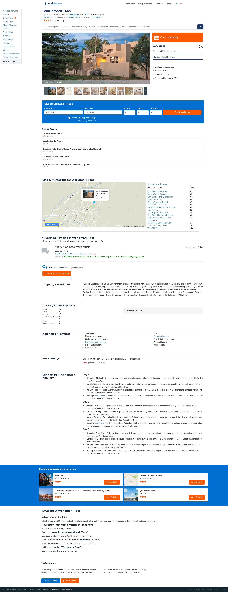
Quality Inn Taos (147, 491)
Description (8, 32)
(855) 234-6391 (67, 590)
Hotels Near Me (42, 590)
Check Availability (182, 112)
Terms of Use (23, 590)
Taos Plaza (152, 220)
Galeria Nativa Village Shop (159, 202)
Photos (6, 14)
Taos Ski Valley (153, 228)
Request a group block (86, 120)
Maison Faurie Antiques (157, 194)
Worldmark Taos (158, 184)
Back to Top (10, 61)
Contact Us (5, 590)
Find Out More (51, 581)
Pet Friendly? (8, 39)
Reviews (6, 29)
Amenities (7, 36)
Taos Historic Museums (157, 205)
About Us (13, 590)
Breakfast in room (161, 336)
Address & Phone (10, 11)
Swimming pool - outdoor (95, 342)
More (168, 3)
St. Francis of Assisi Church (159, 218)
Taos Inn (59, 475)
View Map (48, 17)
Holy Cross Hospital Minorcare (160, 215)
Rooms (127, 108)
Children (154, 108)
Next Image (142, 58)
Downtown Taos (154, 199)
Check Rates (70, 581)
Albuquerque (73, 15)
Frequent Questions (11, 54)
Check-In (48, 108)
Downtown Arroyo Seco (157, 226)
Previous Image (49, 58)
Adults (140, 108)
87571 (85, 15)
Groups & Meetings (11, 57)
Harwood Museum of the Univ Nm (161, 207)
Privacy (32, 590)
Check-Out (88, 108)
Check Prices (9, 18)
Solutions (159, 3)
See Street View (51, 224)
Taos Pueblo (152, 210)
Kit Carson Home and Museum (160, 197)
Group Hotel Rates (145, 3)
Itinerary (6, 43)
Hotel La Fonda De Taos (151, 475)
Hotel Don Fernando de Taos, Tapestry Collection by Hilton (82, 491)
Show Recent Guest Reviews (56, 273)
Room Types (8, 21)
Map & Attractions (10, 25)
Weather (6, 50)
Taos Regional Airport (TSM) (159, 223)
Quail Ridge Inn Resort (157, 192)
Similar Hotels (9, 46)
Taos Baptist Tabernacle (157, 212)
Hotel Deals (130, 3)
